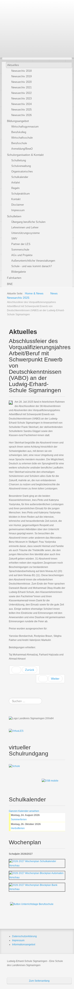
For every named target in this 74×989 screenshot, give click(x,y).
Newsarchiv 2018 (21, 70)
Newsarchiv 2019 (21, 76)
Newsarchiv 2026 (21, 115)
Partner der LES (20, 244)
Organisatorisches (22, 171)
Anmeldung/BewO (22, 148)
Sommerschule (20, 249)
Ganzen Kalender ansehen (24, 811)
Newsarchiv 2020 (21, 81)
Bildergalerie (18, 271)
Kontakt (16, 199)
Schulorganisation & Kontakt (25, 154)
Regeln (15, 188)
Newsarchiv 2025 (21, 109)
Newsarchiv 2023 (21, 98)
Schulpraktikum (20, 193)
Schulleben (14, 216)
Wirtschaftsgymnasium (25, 126)
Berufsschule (19, 143)
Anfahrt (15, 182)
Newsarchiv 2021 (21, 87)
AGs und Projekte (21, 255)
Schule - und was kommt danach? (31, 266)
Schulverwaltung (21, 165)
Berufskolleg (18, 132)
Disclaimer (17, 204)
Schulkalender (19, 177)
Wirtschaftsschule (22, 137)
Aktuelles (13, 65)
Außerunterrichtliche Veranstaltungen (33, 260)
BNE (10, 284)
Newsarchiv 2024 (21, 104)
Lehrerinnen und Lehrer (24, 227)
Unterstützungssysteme (25, 233)
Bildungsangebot (18, 121)
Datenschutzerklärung (24, 936)
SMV (14, 238)
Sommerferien (19, 819)
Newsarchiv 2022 (21, 93)
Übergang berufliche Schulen (28, 221)
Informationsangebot (23, 944)
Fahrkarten (14, 277)
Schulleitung (18, 160)
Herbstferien (18, 828)
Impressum (18, 210)
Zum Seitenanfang (39, 980)
